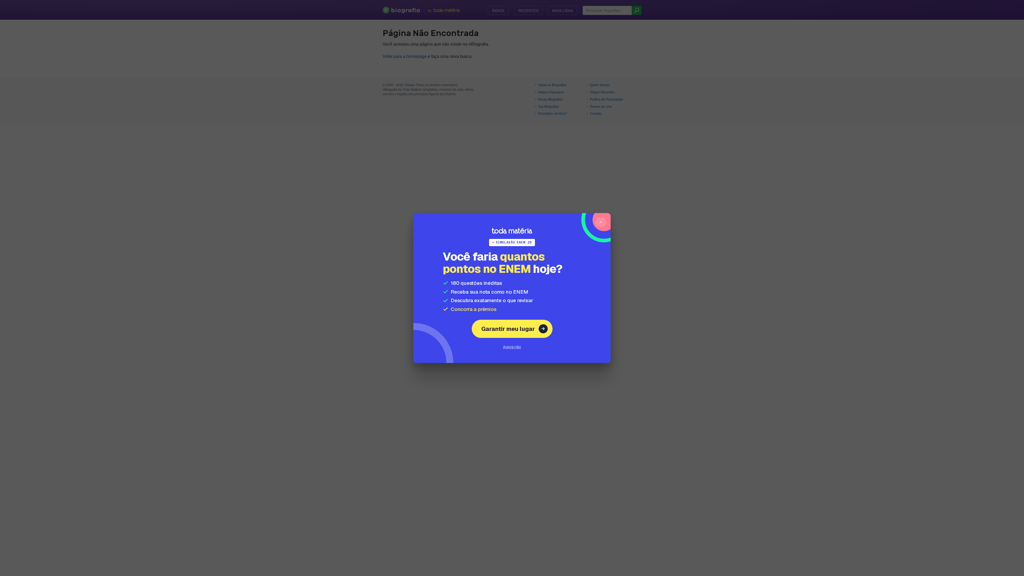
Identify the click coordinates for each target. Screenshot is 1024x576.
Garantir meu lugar (508, 329)
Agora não (512, 346)
